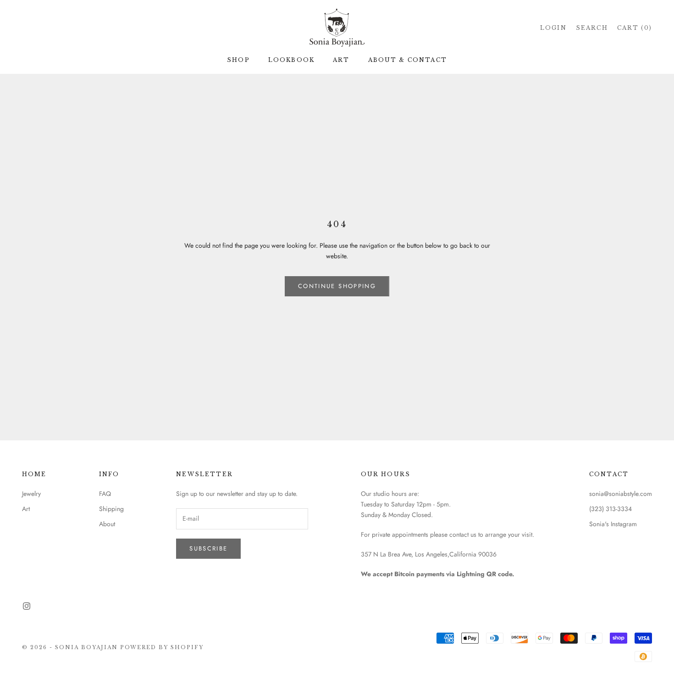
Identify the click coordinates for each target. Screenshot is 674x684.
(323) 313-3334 (610, 508)
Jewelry (31, 493)
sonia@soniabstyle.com (620, 493)
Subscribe (208, 548)
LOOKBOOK (291, 59)
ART (341, 59)
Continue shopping (337, 286)
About (107, 523)
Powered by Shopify (162, 647)
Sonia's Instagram (613, 523)
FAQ (105, 493)
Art (26, 508)
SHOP (238, 59)
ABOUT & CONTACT (407, 59)
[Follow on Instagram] (26, 606)
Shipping (111, 508)
